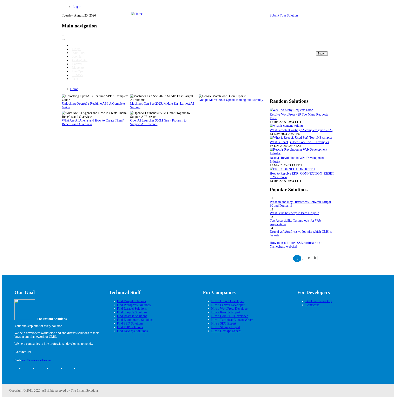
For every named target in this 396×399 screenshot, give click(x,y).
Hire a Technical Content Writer (232, 319)
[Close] (63, 39)
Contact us (312, 305)
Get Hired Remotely (318, 301)
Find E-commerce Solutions (135, 319)
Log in (77, 6)
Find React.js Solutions (132, 316)
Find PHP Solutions (130, 327)
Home (74, 89)
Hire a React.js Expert (225, 312)
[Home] (137, 13)
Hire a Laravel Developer (227, 305)
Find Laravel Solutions (132, 308)
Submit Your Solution (284, 15)
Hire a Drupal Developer (227, 301)
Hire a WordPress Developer (230, 308)
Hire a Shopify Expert (225, 327)
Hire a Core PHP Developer (229, 316)
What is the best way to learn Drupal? (294, 213)
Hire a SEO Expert (223, 323)
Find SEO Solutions (130, 323)
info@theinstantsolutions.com (36, 360)
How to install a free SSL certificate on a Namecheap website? (296, 244)
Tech (75, 78)
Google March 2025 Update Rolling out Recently (231, 100)
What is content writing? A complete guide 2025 (301, 130)
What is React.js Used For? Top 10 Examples (299, 142)
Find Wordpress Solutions (134, 305)
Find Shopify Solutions (132, 312)
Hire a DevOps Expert (225, 331)
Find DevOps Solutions (132, 331)
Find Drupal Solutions (131, 301)
